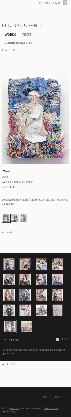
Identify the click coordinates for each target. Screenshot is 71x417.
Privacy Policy (9, 411)
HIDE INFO (10, 364)
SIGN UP (56, 3)
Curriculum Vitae (19, 43)
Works (10, 34)
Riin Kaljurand (21, 25)
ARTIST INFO (11, 50)
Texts (26, 34)
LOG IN (43, 3)
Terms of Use (51, 408)
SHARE (8, 232)
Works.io (14, 408)
